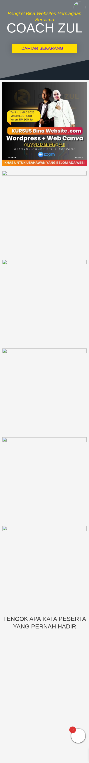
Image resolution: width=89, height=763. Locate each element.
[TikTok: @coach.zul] (79, 7)
